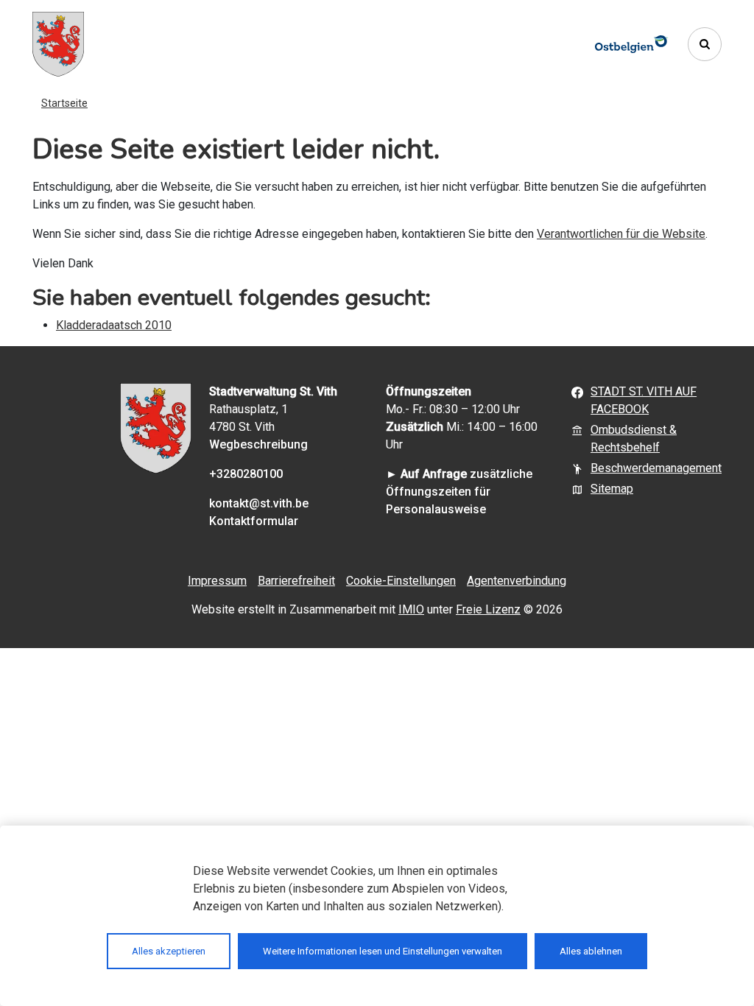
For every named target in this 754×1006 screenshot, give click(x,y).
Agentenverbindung (516, 581)
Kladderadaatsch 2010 (114, 325)
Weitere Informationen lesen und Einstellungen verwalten (382, 951)
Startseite (64, 103)
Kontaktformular (253, 521)
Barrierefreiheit (296, 581)
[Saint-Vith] (58, 44)
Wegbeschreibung (258, 444)
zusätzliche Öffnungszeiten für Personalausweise (459, 491)
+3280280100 (246, 474)
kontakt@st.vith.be (259, 503)
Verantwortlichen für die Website (621, 234)
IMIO (411, 609)
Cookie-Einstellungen (401, 581)
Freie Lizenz (488, 609)
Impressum (217, 581)
